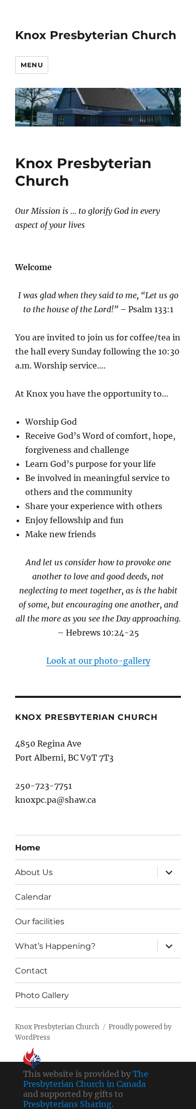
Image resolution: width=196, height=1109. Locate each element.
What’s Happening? (55, 946)
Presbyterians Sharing (67, 1104)
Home (27, 847)
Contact (31, 970)
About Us (34, 872)
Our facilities (39, 921)
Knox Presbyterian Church (95, 35)
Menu (32, 65)
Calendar (33, 897)
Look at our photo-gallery (98, 661)
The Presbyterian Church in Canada (85, 1079)
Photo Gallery (42, 995)
